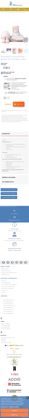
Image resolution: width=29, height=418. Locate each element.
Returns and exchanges (7, 288)
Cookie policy (4, 406)
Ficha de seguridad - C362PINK (8, 193)
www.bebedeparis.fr (8, 301)
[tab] (14, 134)
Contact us (4, 290)
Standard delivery (6, 282)
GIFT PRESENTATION (8, 182)
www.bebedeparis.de (8, 303)
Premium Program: (16, 79)
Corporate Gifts (5, 274)
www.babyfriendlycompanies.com (14, 357)
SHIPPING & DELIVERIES (8, 177)
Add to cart (20, 104)
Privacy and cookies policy (8, 286)
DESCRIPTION (6, 133)
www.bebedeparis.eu (8, 309)
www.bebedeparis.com (8, 299)
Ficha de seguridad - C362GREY (9, 189)
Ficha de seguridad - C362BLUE (9, 197)
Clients (3, 292)
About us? (4, 280)
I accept (14, 410)
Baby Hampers (5, 268)
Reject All (14, 415)
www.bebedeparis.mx (8, 313)
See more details (15, 89)
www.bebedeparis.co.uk (9, 305)
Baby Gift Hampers (6, 270)
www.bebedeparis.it (8, 307)
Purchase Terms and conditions (9, 284)
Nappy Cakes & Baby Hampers (9, 272)
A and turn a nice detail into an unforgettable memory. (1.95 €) (17, 93)
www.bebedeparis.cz (8, 311)
